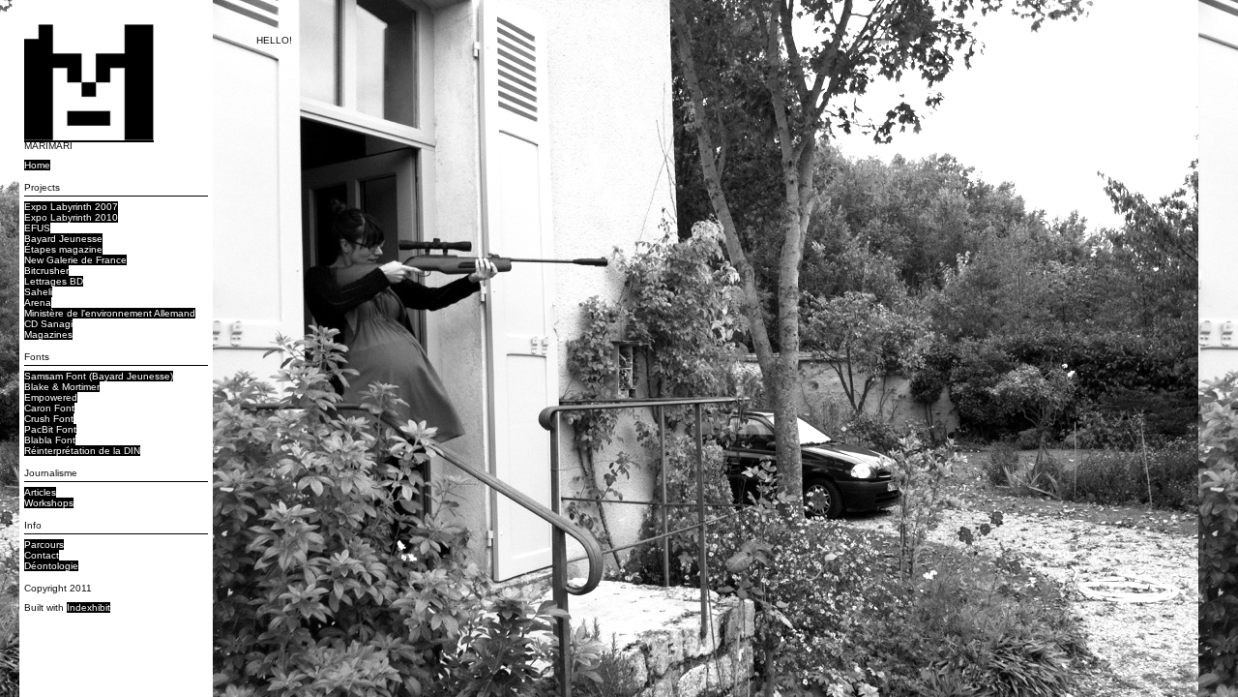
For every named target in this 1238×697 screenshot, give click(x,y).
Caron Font (49, 408)
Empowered (50, 397)
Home (37, 165)
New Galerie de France (75, 260)
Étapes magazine (63, 249)
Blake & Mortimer (62, 386)
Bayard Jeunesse (63, 238)
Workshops (49, 503)
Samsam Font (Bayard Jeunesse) (98, 376)
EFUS (37, 228)
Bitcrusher (46, 270)
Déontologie (51, 566)
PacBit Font (50, 429)
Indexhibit (88, 607)
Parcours (44, 544)
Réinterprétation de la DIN (82, 450)
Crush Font (49, 418)
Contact (41, 555)
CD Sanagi (48, 323)
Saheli (38, 292)
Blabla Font (49, 440)
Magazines (48, 334)
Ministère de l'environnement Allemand (109, 313)
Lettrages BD (53, 281)
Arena (37, 302)
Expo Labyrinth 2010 (71, 217)
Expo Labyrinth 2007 (71, 206)
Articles (40, 492)
